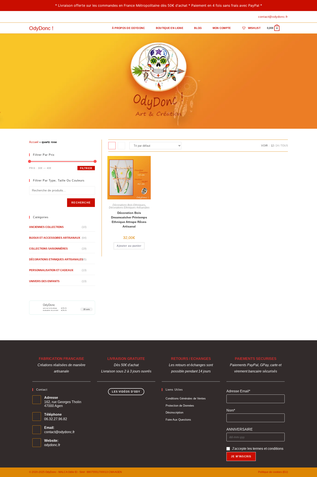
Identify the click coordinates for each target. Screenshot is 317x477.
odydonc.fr (52, 445)
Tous (284, 145)
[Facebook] (31, 17)
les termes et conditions (265, 448)
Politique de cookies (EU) (273, 472)
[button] (130, 161)
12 (272, 145)
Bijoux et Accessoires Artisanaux (54, 237)
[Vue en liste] (121, 145)
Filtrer (86, 168)
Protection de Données (180, 405)
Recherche (81, 202)
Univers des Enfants (44, 281)
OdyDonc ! (41, 28)
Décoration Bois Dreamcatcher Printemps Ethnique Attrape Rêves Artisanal (129, 219)
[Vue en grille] (112, 145)
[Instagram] (40, 17)
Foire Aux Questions (178, 419)
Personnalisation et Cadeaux (51, 270)
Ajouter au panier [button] (129, 245)
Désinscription (174, 412)
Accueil (33, 142)
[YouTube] (45, 17)
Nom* (230, 410)
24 (277, 145)
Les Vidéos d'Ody (126, 391)
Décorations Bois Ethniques (129, 205)
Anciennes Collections (46, 227)
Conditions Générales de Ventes (186, 398)
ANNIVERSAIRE (239, 429)
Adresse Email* (238, 391)
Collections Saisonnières (48, 248)
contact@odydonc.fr (59, 432)
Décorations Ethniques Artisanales (129, 207)
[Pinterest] (35, 17)
